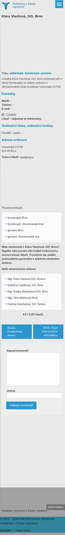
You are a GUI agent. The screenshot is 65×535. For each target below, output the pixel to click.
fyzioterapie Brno (18, 217)
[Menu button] (59, 4)
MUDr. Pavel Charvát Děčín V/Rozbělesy (50, 331)
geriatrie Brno (16, 230)
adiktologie (17, 73)
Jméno (11, 390)
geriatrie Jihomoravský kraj (23, 236)
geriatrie (46, 73)
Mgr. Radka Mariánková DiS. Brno (28, 291)
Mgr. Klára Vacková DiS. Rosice (26, 279)
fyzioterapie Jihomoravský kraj (25, 224)
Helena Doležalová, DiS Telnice (27, 304)
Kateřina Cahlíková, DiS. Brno (25, 285)
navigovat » (27, 157)
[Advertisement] (32, 46)
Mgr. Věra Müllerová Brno (23, 297)
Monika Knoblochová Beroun (15, 331)
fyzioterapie (32, 73)
